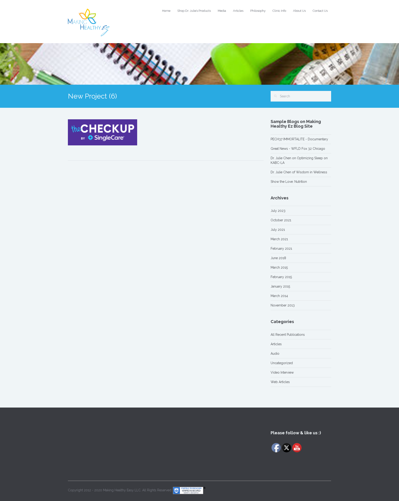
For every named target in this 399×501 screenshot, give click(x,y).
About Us (299, 10)
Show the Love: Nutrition (289, 181)
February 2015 (281, 277)
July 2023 (278, 211)
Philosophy (258, 10)
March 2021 (279, 239)
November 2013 (283, 305)
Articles (238, 10)
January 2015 (280, 286)
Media (222, 10)
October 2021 (281, 220)
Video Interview (282, 372)
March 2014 (279, 296)
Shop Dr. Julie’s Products (194, 10)
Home (166, 10)
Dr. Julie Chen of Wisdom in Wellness (299, 172)
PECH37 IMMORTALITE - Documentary (299, 139)
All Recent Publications (288, 334)
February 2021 (281, 248)
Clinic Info (279, 10)
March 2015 (279, 267)
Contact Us (320, 10)
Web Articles (280, 382)
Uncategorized (282, 363)
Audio (275, 353)
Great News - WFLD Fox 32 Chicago (298, 148)
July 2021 (278, 229)
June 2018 (278, 258)
